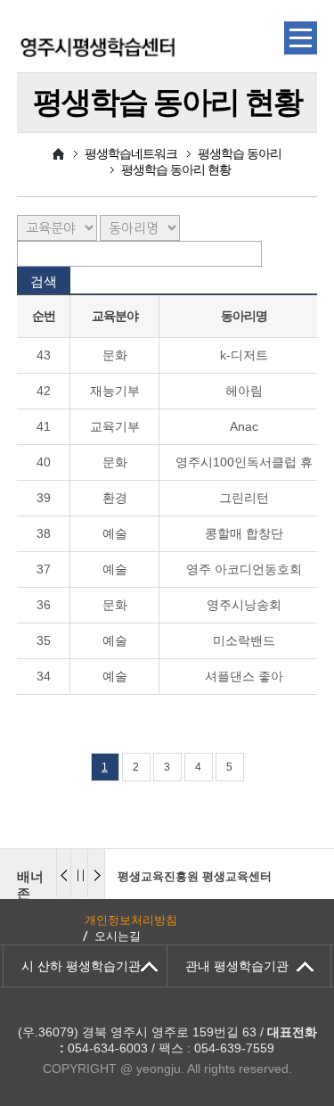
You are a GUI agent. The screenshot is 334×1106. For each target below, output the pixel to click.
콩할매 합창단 (244, 533)
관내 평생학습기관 (237, 966)
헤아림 (244, 391)
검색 (43, 281)
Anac (244, 426)
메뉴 (300, 38)
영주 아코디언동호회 (244, 569)
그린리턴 (244, 498)
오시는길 (117, 936)
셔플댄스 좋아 (244, 676)
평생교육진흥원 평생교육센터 (195, 876)
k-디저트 (244, 355)
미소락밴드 (244, 640)
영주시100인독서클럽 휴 (244, 462)
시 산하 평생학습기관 (81, 966)
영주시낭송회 (244, 605)
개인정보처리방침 (131, 920)
